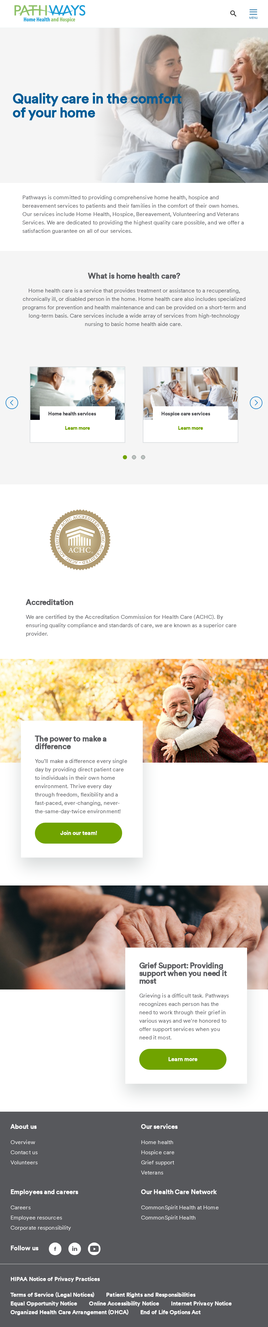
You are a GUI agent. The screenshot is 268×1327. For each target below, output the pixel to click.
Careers (20, 1207)
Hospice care (157, 1152)
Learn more (77, 428)
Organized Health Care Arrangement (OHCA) (69, 1312)
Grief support (157, 1162)
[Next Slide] (256, 402)
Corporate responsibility (40, 1227)
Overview (22, 1142)
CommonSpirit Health (168, 1217)
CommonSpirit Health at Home (180, 1207)
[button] (124, 457)
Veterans (152, 1172)
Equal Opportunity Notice (43, 1303)
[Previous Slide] (11, 402)
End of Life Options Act (170, 1312)
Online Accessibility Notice (124, 1303)
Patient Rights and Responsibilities (150, 1294)
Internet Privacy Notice (201, 1303)
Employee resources (36, 1217)
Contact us (24, 1152)
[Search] (233, 14)
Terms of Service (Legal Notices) (52, 1294)
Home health (157, 1142)
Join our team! (78, 833)
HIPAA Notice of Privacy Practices (55, 1279)
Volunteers (24, 1162)
